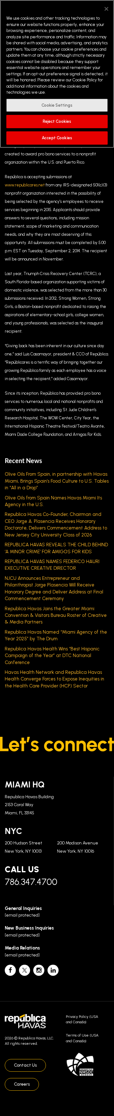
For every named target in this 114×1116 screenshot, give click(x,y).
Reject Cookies (57, 121)
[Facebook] (10, 970)
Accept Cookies (57, 137)
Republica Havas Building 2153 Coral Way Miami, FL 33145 (29, 805)
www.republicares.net (25, 185)
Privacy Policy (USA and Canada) (82, 1019)
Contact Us (25, 1065)
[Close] (106, 9)
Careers (22, 1084)
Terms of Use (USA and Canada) (82, 1038)
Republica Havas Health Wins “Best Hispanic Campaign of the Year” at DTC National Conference (52, 655)
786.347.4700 (31, 881)
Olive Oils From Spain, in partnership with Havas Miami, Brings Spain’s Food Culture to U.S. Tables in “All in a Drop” (57, 481)
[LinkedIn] (53, 970)
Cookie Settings (57, 105)
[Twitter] (24, 970)
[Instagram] (38, 970)
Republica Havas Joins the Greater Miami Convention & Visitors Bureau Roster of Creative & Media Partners (56, 615)
